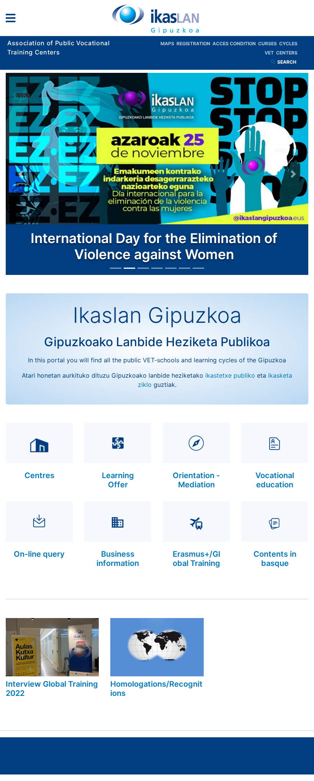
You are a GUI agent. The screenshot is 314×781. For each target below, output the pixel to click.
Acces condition (235, 43)
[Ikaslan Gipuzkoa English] (157, 19)
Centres (39, 475)
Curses (268, 43)
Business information (117, 558)
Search (287, 62)
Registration (195, 43)
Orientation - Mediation (196, 480)
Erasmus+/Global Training (196, 558)
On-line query (39, 554)
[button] (21, 174)
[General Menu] (13, 19)
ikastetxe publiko (230, 375)
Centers (287, 53)
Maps (168, 43)
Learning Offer (118, 480)
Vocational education (274, 480)
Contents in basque (274, 558)
